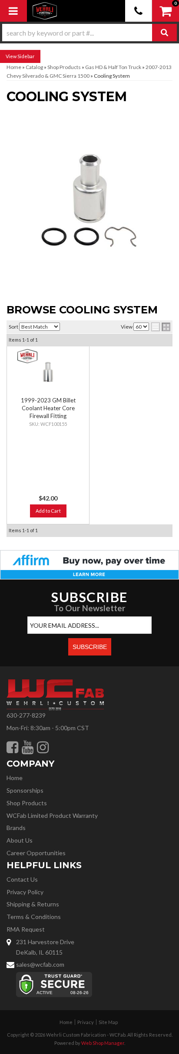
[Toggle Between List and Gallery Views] (160, 327)
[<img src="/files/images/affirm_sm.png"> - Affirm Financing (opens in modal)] (89, 564)
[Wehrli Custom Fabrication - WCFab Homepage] (45, 11)
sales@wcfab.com (40, 964)
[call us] (138, 11)
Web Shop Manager (102, 1043)
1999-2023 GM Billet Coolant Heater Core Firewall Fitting (48, 408)
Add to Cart (48, 511)
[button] (89, 32)
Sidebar (26, 56)
